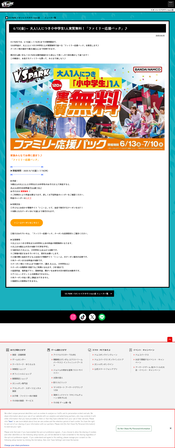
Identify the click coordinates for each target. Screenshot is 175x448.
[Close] (171, 428)
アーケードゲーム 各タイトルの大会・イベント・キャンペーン (150, 368)
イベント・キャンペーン (143, 350)
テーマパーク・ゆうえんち (23, 364)
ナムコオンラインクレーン (105, 355)
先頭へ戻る (169, 339)
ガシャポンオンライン (103, 364)
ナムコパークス (142, 355)
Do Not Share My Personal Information (134, 428)
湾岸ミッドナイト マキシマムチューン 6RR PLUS (68, 396)
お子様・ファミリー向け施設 (24, 396)
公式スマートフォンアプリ (105, 369)
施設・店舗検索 (19, 355)
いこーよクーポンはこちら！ (26, 222)
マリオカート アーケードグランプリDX (68, 388)
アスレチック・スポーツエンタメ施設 (26, 389)
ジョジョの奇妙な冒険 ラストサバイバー (68, 371)
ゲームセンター (19, 359)
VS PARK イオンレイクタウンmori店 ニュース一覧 (86, 293)
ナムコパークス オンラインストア (109, 359)
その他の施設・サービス (22, 400)
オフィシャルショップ (21, 374)
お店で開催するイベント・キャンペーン (149, 361)
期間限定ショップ (20, 378)
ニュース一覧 (50, 17)
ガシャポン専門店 (20, 383)
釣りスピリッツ (60, 382)
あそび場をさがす (18, 350)
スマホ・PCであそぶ (101, 350)
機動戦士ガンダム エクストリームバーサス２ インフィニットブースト (68, 362)
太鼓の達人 (58, 378)
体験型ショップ (19, 369)
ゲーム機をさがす (59, 350)
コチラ (28, 198)
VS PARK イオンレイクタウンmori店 (24, 17)
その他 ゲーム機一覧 (62, 402)
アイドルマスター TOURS (64, 355)
